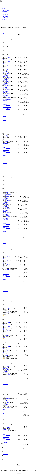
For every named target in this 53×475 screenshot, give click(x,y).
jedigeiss (4, 413)
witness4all (5, 442)
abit (4, 96)
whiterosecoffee (6, 401)
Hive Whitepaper (5, 17)
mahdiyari (5, 100)
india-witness (5, 380)
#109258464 (8, 443)
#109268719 (8, 212)
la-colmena (5, 405)
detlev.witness (5, 186)
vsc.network (5, 195)
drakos (4, 155)
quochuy (4, 120)
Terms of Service (5, 20)
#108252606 (8, 256)
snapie (4, 283)
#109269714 (8, 41)
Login (1, 22)
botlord (4, 438)
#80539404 (8, 312)
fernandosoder (5, 384)
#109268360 (8, 220)
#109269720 (8, 61)
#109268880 (8, 350)
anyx (4, 190)
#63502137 (8, 366)
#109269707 (8, 101)
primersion (5, 275)
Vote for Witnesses (5, 10)
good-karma (5, 64)
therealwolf (5, 76)
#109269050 (8, 144)
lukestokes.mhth (6, 364)
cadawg (4, 317)
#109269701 (8, 69)
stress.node (5, 458)
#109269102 (8, 148)
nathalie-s (4, 434)
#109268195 (8, 216)
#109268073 (8, 369)
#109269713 (8, 77)
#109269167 (8, 208)
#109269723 (8, 136)
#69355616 (8, 374)
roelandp (4, 56)
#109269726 (8, 109)
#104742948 (8, 427)
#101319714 (8, 355)
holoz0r (4, 239)
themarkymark (5, 72)
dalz (4, 147)
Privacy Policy (4, 19)
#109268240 (8, 276)
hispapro (4, 329)
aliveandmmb (5, 454)
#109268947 (8, 204)
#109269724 (8, 105)
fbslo (4, 325)
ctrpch (4, 235)
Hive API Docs (5, 16)
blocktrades (5, 52)
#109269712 (8, 85)
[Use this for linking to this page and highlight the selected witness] (4, 33)
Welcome (4, 6)
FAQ (3, 7)
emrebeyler (5, 104)
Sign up (3, 3)
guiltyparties (5, 84)
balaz (4, 263)
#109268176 (8, 260)
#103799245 (8, 398)
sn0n (4, 450)
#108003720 (8, 407)
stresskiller (5, 271)
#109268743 (8, 224)
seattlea (4, 231)
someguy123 (5, 135)
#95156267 (8, 335)
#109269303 (8, 187)
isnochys (4, 446)
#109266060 (8, 439)
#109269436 (8, 326)
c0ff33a (4, 223)
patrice (4, 337)
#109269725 (8, 49)
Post (3, 4)
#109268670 (8, 183)
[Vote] (2, 34)
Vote (18, 465)
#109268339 (8, 200)
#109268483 (8, 422)
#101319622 (8, 192)
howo (4, 112)
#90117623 (8, 431)
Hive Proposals (4, 11)
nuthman (4, 388)
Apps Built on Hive (5, 14)
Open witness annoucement (7, 59)
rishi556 (4, 159)
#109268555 (8, 346)
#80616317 (8, 343)
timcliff (4, 151)
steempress (5, 310)
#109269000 (8, 196)
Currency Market (5, 8)
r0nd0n (4, 333)
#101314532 (8, 141)
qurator (4, 259)
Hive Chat (4, 13)
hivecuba (4, 203)
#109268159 (8, 322)
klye (4, 396)
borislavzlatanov (6, 376)
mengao (4, 279)
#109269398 (8, 280)
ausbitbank (5, 68)
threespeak (5, 80)
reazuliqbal (5, 227)
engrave (4, 116)
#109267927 (8, 232)
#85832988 (8, 308)
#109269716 (8, 57)
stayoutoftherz (5, 219)
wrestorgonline (5, 368)
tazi (4, 409)
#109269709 (8, 45)
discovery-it (5, 321)
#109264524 (8, 402)
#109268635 (8, 303)
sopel (4, 421)
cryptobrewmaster (6, 429)
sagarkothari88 (5, 207)
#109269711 (8, 73)
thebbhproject (5, 291)
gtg (3, 33)
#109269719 (8, 53)
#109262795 (8, 435)
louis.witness (5, 143)
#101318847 (8, 393)
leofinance (5, 163)
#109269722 (8, 81)
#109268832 (8, 179)
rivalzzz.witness (6, 357)
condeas (4, 349)
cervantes (4, 306)
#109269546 (8, 251)
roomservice (5, 372)
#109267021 (8, 410)
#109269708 (8, 97)
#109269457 (8, 152)
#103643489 (8, 269)
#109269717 (8, 93)
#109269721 (8, 65)
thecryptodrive (5, 342)
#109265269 (8, 418)
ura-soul (4, 199)
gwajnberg (5, 345)
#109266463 (8, 318)
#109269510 (8, 264)
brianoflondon (5, 167)
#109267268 (8, 330)
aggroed (4, 314)
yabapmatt (5, 60)
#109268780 (8, 272)
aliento (4, 243)
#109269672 (8, 132)
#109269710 (8, 89)
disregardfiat (5, 353)
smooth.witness (5, 108)
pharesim (4, 92)
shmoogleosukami (6, 425)
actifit (4, 124)
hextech (4, 182)
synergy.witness (6, 215)
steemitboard (5, 211)
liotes (4, 287)
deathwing (5, 88)
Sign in (3, 2)
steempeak (5, 48)
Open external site (5, 43)
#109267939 (8, 228)
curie (4, 267)
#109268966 (8, 175)
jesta (4, 139)
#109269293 (8, 156)
